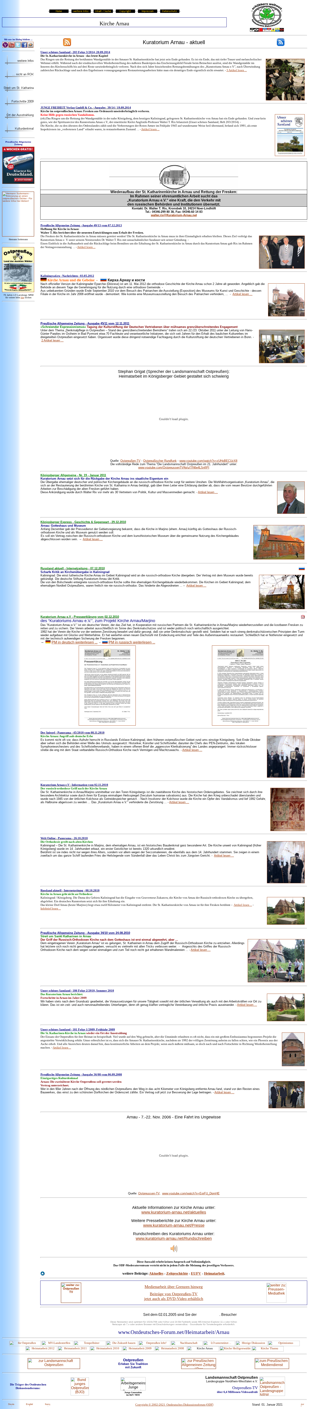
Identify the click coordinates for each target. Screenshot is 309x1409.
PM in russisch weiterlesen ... (132, 642)
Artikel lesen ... (150, 129)
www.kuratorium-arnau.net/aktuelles (173, 1212)
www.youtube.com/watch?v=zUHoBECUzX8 (208, 460)
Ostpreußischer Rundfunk (160, 460)
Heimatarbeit (214, 1273)
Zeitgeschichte (177, 1273)
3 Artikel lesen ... (236, 70)
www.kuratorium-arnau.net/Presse (173, 1225)
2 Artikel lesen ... (52, 340)
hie (22, 297)
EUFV (196, 1273)
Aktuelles (156, 1273)
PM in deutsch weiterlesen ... (74, 642)
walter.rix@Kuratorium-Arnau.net (174, 215)
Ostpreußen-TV (130, 460)
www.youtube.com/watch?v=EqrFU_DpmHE (191, 1193)
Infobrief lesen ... (50, 908)
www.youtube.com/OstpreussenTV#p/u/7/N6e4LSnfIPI (173, 467)
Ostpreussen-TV (148, 1193)
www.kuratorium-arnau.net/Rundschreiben (174, 1238)
